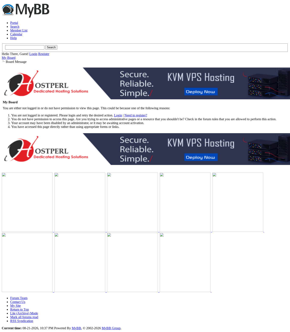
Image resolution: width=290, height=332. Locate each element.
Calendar (16, 34)
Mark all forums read (24, 317)
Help (13, 38)
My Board (8, 57)
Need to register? (135, 115)
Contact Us (17, 302)
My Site (15, 305)
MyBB (76, 328)
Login (33, 54)
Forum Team (18, 298)
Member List (18, 30)
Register (43, 54)
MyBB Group (111, 328)
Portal (14, 23)
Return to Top (19, 309)
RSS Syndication (21, 321)
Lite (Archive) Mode (24, 313)
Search (14, 26)
